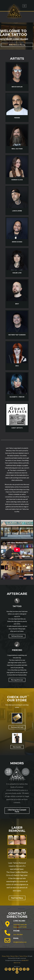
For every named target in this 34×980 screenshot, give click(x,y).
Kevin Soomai (17, 242)
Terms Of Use (23, 956)
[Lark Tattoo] (14, 11)
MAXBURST (25, 960)
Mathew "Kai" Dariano (17, 335)
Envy (17, 304)
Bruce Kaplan (17, 87)
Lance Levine (17, 211)
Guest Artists (17, 428)
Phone (16, 931)
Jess (17, 366)
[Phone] (7, 933)
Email (16, 938)
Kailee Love (17, 273)
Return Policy (14, 956)
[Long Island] (7, 924)
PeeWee (17, 118)
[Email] (7, 940)
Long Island (19, 921)
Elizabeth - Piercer (17, 397)
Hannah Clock (17, 180)
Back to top (17, 962)
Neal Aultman (17, 149)
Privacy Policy (6, 956)
